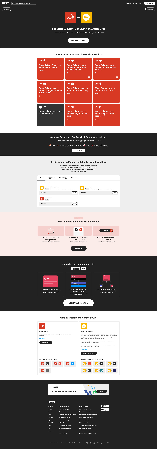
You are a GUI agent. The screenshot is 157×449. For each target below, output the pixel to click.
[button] (79, 248)
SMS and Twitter (62, 422)
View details (43, 192)
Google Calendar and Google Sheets (67, 414)
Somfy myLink (77, 28)
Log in (141, 3)
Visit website (42, 338)
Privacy (76, 442)
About (80, 442)
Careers (56, 442)
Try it (74, 192)
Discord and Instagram (64, 409)
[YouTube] (98, 443)
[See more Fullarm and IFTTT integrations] (45, 370)
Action (47, 188)
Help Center (50, 420)
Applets (49, 414)
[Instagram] (94, 443)
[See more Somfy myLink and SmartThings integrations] (99, 370)
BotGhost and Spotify (64, 420)
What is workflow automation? (86, 417)
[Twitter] (101, 443)
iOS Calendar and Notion (64, 411)
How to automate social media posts (87, 431)
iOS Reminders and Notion (65, 425)
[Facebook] (87, 443)
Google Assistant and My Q (65, 417)
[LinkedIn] (91, 443)
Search (49, 425)
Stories (49, 411)
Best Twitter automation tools (86, 411)
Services (50, 409)
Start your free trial (78, 303)
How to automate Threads (85, 428)
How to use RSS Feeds (84, 420)
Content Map (51, 422)
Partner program (63, 442)
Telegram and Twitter (63, 431)
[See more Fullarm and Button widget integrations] (57, 364)
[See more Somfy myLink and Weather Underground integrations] (112, 364)
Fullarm (57, 28)
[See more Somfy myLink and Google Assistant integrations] (99, 364)
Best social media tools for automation (88, 433)
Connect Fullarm (45, 342)
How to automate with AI (85, 409)
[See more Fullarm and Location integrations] (70, 364)
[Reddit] (108, 443)
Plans (135, 3)
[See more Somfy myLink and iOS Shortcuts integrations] (112, 370)
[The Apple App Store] (105, 406)
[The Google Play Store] (105, 409)
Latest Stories (83, 406)
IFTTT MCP (50, 417)
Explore (128, 3)
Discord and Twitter (63, 433)
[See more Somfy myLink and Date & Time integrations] (86, 370)
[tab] (41, 178)
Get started (149, 3)
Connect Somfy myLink (88, 353)
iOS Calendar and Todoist (65, 428)
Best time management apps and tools (88, 414)
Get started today (78, 40)
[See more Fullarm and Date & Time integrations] (45, 364)
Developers (50, 442)
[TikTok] (104, 443)
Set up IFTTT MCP (78, 150)
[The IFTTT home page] (5, 3)
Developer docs (51, 431)
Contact (71, 442)
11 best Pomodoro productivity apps (87, 425)
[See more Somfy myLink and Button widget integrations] (86, 364)
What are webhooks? (84, 422)
